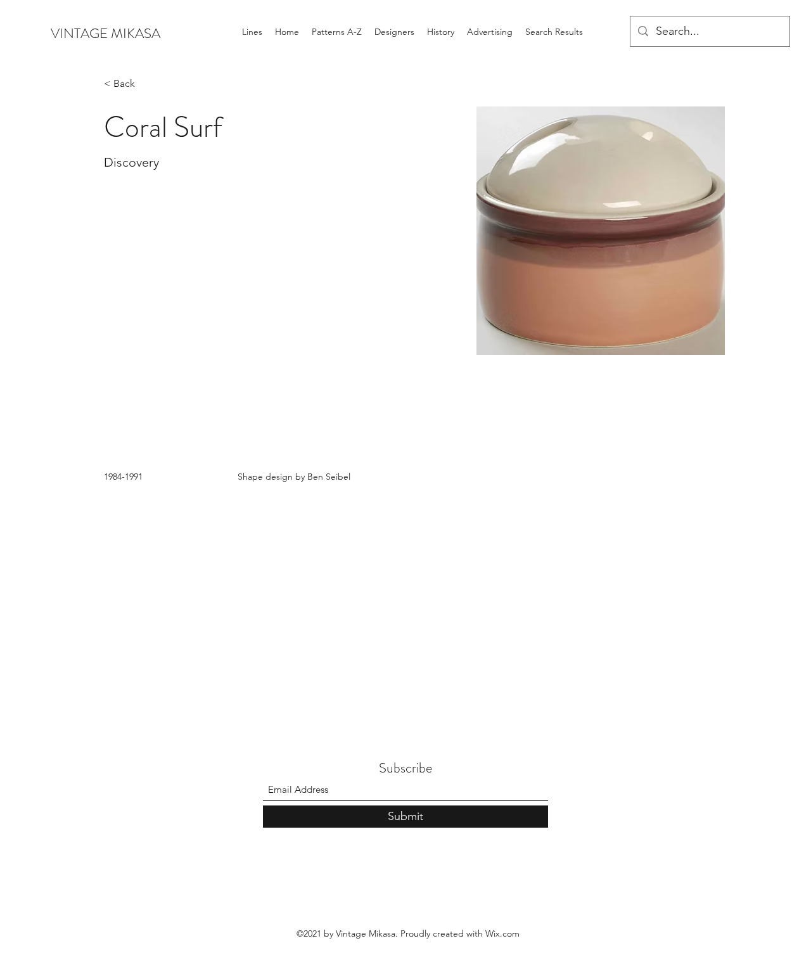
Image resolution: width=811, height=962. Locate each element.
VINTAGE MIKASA (105, 33)
